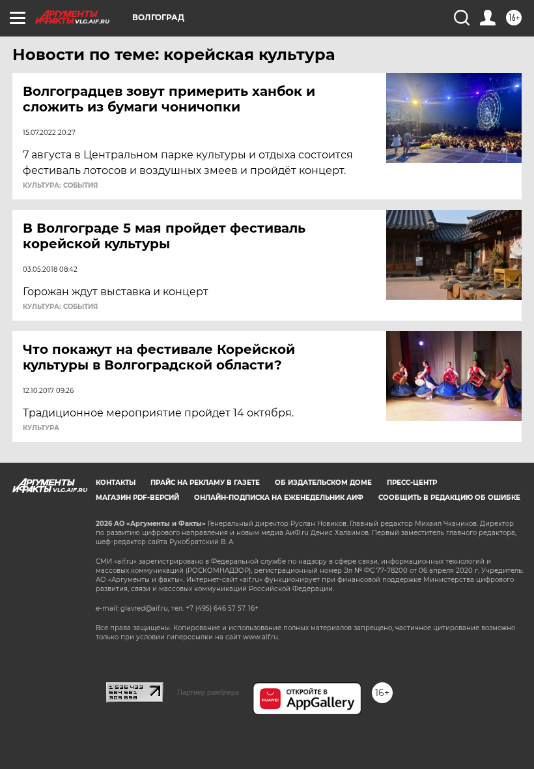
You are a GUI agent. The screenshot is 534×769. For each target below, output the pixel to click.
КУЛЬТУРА (41, 428)
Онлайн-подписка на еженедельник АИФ (278, 497)
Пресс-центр (412, 482)
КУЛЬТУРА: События (60, 185)
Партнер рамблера (208, 692)
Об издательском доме (323, 482)
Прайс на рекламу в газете (205, 482)
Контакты (115, 482)
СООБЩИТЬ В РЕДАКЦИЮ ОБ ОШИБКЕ (449, 497)
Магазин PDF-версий (137, 497)
